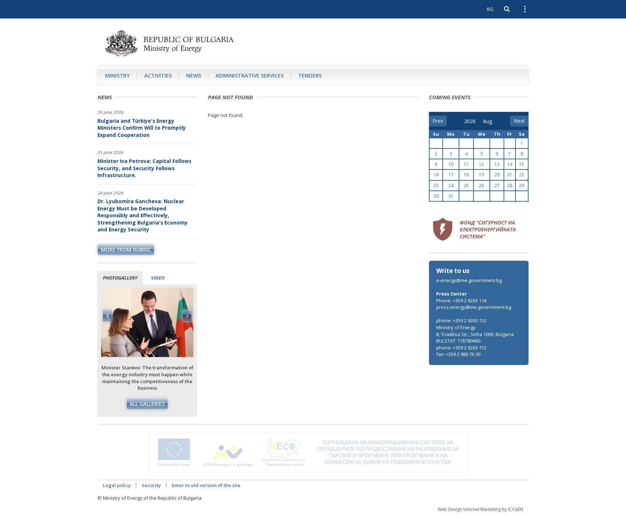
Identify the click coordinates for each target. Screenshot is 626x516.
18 (466, 175)
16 (436, 175)
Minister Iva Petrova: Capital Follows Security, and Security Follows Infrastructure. (144, 168)
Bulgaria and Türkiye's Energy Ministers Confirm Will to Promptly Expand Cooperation (141, 127)
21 (509, 175)
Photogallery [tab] (120, 277)
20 (497, 175)
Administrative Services (250, 75)
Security (151, 485)
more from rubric (126, 249)
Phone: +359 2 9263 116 (461, 300)
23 (436, 186)
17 (451, 175)
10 (451, 164)
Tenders (310, 75)
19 (481, 175)
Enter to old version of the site (206, 485)
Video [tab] (157, 277)
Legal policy (117, 485)
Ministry (117, 75)
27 (497, 186)
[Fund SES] (474, 228)
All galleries (147, 403)
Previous (107, 316)
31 (451, 196)
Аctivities (158, 75)
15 (521, 164)
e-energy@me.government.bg (469, 280)
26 (481, 186)
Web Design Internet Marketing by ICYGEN (480, 509)
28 (509, 186)
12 (481, 164)
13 (497, 164)
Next (187, 316)
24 (451, 186)
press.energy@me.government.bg (473, 307)
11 (466, 164)
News (193, 75)
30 (436, 196)
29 (521, 186)
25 (466, 186)
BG (490, 9)
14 (509, 164)
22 (521, 175)
